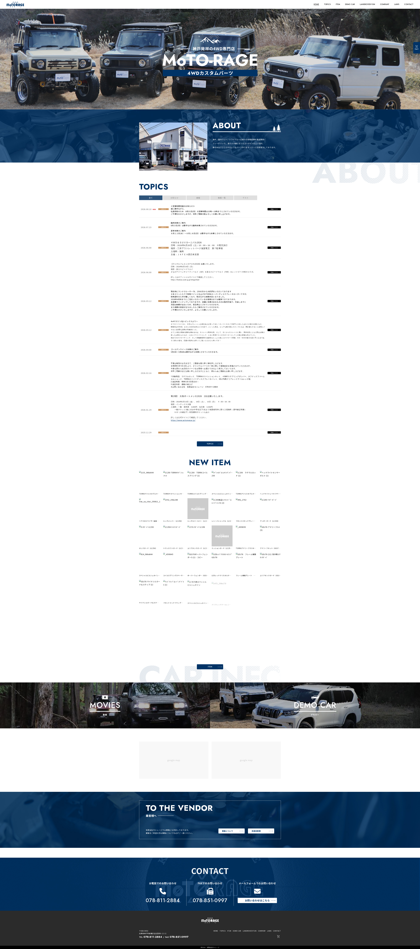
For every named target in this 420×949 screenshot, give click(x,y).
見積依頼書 (256, 831)
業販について (227, 831)
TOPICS (327, 4)
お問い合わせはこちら (257, 900)
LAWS (396, 4)
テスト (245, 197)
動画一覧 (222, 197)
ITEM (338, 4)
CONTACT (408, 4)
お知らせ (174, 197)
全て (151, 197)
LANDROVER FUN (367, 4)
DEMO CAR (350, 4)
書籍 (198, 197)
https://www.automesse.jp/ (183, 420)
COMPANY (384, 4)
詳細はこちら (274, 209)
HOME (316, 4)
